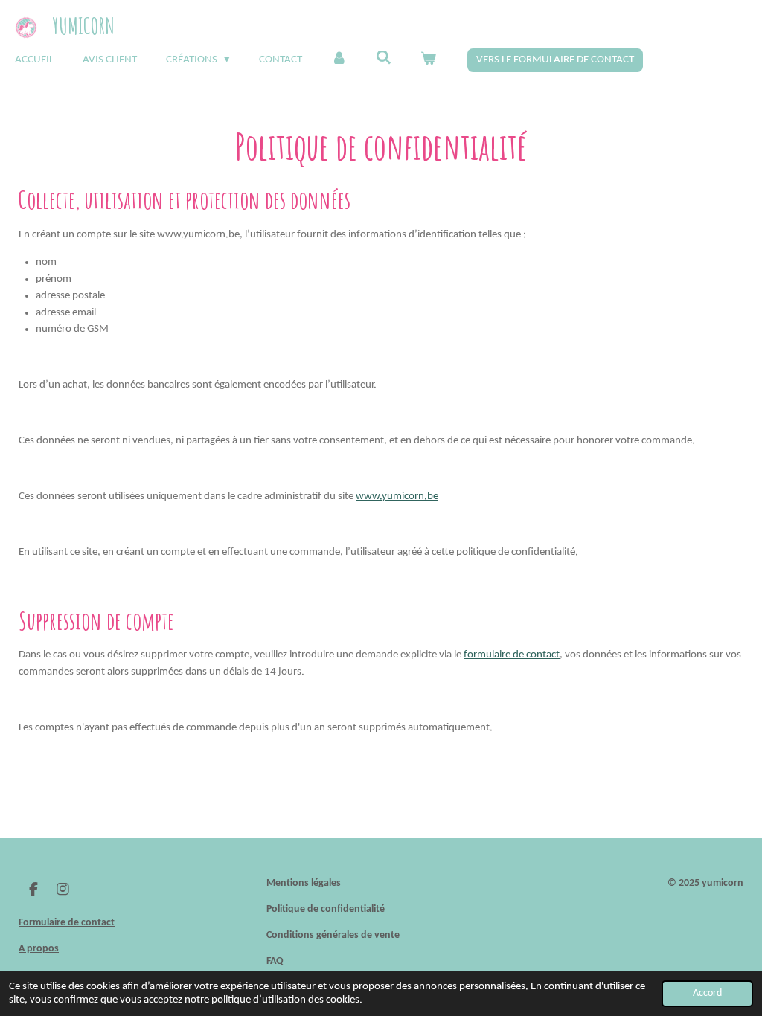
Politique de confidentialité (325, 909)
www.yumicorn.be (397, 496)
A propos (39, 948)
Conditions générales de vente (333, 935)
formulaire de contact (512, 654)
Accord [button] (707, 993)
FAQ (275, 961)
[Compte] (339, 60)
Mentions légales (303, 883)
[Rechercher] (383, 59)
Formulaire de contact (67, 922)
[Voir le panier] (428, 60)
